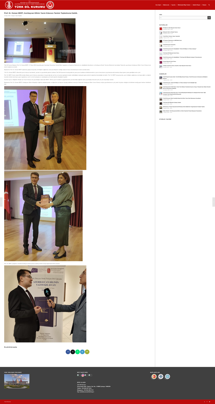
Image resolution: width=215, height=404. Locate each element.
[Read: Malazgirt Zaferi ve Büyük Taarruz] (160, 32)
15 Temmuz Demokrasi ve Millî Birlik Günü (172, 40)
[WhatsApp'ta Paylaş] (77, 352)
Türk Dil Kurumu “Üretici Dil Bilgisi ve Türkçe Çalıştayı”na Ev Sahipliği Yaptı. (180, 82)
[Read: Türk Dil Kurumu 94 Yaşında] (160, 45)
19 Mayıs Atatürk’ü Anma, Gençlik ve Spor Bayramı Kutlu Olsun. (177, 65)
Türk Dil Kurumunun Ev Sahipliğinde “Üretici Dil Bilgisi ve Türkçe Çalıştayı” (179, 48)
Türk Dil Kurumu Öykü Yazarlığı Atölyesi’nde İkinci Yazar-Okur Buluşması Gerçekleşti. (182, 98)
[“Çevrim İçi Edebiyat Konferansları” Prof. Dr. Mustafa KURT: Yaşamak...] (1, 202)
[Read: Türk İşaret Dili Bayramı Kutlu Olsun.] (160, 53)
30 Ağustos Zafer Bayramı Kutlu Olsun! (171, 27)
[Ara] (209, 5)
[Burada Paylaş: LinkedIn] (82, 352)
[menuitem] (158, 5)
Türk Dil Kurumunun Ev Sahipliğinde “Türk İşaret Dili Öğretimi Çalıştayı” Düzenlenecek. (182, 57)
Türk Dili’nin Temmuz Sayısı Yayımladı (171, 36)
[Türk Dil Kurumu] (33, 5)
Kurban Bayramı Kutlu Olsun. (169, 61)
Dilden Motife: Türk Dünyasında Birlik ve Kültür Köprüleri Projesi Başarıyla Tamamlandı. (182, 110)
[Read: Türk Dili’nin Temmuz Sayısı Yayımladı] (160, 37)
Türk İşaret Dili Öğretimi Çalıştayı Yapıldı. (172, 102)
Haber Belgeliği (18, 15)
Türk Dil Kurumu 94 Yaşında (169, 44)
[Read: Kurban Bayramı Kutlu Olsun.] (160, 62)
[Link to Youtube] (209, 401)
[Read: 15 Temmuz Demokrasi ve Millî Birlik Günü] (160, 41)
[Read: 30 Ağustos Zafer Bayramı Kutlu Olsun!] (160, 28)
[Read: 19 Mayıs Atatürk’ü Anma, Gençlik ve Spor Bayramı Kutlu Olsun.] (160, 66)
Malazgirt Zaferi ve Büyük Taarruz (170, 32)
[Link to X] (204, 401)
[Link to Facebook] (207, 401)
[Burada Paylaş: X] (72, 352)
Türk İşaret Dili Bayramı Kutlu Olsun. (171, 53)
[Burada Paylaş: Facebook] (68, 352)
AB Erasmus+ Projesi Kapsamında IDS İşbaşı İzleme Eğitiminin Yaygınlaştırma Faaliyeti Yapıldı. (184, 106)
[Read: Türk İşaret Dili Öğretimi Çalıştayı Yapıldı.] (160, 103)
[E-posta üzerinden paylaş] (87, 352)
